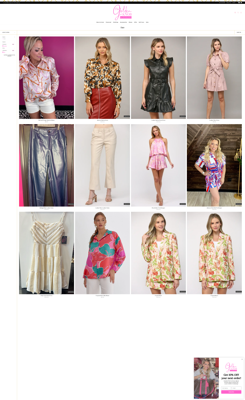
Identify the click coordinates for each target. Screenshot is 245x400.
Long (4, 38)
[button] (238, 12)
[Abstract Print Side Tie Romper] (214, 165)
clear (13, 44)
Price (3, 48)
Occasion (4, 44)
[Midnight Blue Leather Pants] (46, 165)
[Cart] (241, 12)
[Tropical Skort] (158, 253)
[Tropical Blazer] (214, 253)
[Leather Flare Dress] (214, 77)
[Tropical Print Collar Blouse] (102, 253)
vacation (5, 46)
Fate (4, 52)
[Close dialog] (242, 359)
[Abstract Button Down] (102, 77)
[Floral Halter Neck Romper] (158, 165)
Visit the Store (222, 2)
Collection (4, 50)
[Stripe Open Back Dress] (46, 253)
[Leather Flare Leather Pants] (102, 165)
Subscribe (231, 392)
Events (233, 2)
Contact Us (228, 2)
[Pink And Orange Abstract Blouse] (46, 77)
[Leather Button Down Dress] (158, 77)
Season (4, 41)
